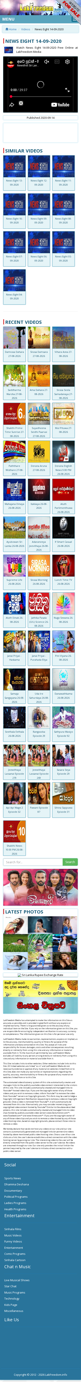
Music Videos (13, 1235)
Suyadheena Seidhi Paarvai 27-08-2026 (39, 432)
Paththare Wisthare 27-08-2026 (14, 469)
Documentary (13, 1191)
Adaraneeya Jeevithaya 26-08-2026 (39, 545)
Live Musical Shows (17, 1280)
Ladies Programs (15, 1203)
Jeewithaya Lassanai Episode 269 (39, 773)
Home (12, 29)
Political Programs (16, 1197)
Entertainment (13, 1248)
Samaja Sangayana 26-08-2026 (14, 697)
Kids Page (10, 1305)
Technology (11, 1298)
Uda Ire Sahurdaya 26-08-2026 (39, 697)
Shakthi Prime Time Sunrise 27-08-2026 (14, 432)
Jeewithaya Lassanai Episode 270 (14, 773)
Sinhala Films (12, 1229)
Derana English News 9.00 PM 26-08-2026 (63, 469)
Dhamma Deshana (16, 1184)
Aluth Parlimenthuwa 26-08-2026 (63, 508)
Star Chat (10, 1286)
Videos (25, 29)
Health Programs (15, 1209)
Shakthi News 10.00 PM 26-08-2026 (14, 849)
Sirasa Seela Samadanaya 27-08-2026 (63, 394)
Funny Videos (13, 1241)
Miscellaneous (13, 1311)
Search (70, 862)
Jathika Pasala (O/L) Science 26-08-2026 (39, 621)
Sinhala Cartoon (14, 1260)
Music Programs (14, 1292)
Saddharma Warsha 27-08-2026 (14, 394)
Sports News (12, 1178)
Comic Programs (14, 1254)
